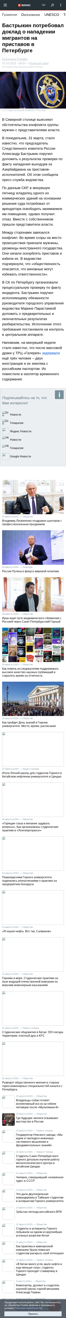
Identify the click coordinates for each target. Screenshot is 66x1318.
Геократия (9, 15)
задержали (51, 353)
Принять (33, 1313)
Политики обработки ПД (28, 1308)
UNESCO (51, 15)
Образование (30, 15)
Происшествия (39, 63)
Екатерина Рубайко (15, 59)
